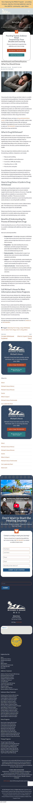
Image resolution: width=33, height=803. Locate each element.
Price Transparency (26, 793)
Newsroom (4, 467)
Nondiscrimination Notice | (15, 793)
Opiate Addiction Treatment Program (8, 702)
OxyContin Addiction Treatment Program (9, 713)
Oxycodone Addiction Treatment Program (9, 712)
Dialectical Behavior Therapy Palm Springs (9, 745)
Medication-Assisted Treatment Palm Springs (10, 733)
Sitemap (22, 791)
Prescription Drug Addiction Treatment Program (11, 705)
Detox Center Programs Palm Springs (8, 722)
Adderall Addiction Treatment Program (9, 716)
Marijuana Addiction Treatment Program (9, 708)
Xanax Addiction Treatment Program (8, 707)
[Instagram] (19, 613)
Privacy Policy (28, 791)
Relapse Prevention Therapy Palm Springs (9, 749)
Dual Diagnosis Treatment (6, 680)
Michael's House (6, 67)
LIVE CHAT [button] (3, 802)
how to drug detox (22, 330)
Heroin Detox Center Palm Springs (8, 727)
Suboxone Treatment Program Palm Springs (10, 734)
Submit (5, 587)
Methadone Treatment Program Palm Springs (10, 736)
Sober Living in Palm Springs (7, 684)
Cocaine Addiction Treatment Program (9, 698)
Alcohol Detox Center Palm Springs (8, 724)
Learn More (24, 6)
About (3, 382)
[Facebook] (14, 613)
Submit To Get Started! (16, 570)
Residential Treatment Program (7, 675)
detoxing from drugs (14, 328)
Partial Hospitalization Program (7, 677)
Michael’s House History (7, 386)
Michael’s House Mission (7, 389)
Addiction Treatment (8, 69)
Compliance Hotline (23, 796)
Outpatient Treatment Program (7, 678)
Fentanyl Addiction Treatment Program (9, 710)
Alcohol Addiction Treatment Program (9, 696)
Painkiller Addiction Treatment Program (9, 704)
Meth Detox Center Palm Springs (8, 728)
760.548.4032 (11, 126)
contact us (28, 320)
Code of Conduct (14, 796)
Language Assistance (8, 794)
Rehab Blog (17, 26)
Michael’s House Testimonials (9, 400)
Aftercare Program (5, 686)
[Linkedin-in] (16, 613)
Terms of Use (5, 793)
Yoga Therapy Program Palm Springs (8, 752)
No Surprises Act (18, 794)
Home (11, 26)
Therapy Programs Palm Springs (7, 742)
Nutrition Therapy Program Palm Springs (9, 751)
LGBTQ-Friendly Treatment (6, 687)
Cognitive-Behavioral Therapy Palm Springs (10, 743)
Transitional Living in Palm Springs (8, 683)
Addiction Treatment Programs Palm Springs (10, 674)
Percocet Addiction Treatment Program (9, 715)
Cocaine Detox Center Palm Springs (8, 725)
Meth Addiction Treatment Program (8, 701)
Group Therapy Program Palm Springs (9, 746)
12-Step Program (4, 681)
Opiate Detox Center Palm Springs (8, 730)
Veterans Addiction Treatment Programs (9, 689)
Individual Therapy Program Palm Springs (9, 748)
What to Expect (5, 396)
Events (3, 393)
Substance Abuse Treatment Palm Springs (9, 695)
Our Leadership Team (7, 403)
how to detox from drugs (8, 330)
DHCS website (7, 781)
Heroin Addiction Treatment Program (8, 699)
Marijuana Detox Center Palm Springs (8, 731)
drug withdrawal (25, 328)
